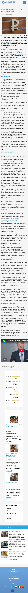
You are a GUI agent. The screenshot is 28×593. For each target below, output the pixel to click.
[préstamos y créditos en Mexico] (19, 586)
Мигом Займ (9, 394)
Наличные (9, 516)
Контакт (9, 518)
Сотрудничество (14, 583)
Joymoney (8, 376)
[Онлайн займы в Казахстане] (12, 586)
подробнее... (9, 443)
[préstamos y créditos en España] (23, 586)
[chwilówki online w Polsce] (16, 586)
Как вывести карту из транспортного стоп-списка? (16, 532)
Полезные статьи (6, 527)
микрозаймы (20, 54)
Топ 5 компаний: (11, 373)
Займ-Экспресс (10, 381)
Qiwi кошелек (10, 511)
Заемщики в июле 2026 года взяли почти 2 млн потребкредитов (13, 455)
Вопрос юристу (14, 571)
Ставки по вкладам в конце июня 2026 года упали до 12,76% (17, 552)
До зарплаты (9, 387)
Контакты (14, 573)
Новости (14, 576)
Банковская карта (11, 513)
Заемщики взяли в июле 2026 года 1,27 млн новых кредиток (14, 426)
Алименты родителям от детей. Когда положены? (17, 542)
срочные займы (14, 63)
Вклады (14, 569)
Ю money (9, 508)
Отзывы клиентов (14, 580)
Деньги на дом (10, 400)
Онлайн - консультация (14, 578)
